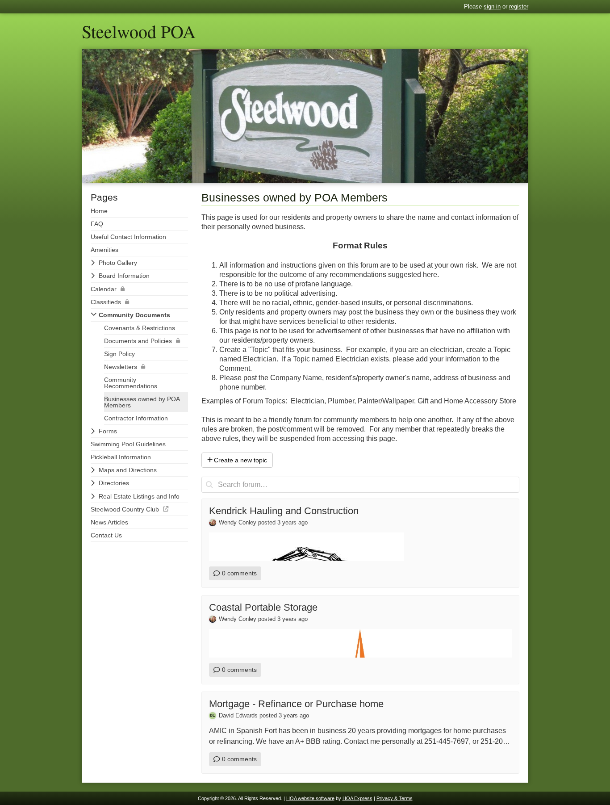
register (518, 6)
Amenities (104, 249)
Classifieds (106, 302)
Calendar (104, 289)
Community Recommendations (130, 383)
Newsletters (120, 366)
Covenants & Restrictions (139, 327)
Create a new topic (240, 460)
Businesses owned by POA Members (142, 402)
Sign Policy (119, 353)
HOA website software (310, 798)
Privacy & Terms (394, 798)
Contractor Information (136, 418)
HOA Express (357, 798)
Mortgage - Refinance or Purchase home (296, 703)
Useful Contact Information (128, 236)
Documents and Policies (138, 340)
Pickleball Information (121, 457)
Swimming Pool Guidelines (128, 444)
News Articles (109, 522)
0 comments (239, 573)
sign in (492, 6)
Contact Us (106, 535)
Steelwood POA (139, 31)
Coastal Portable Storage (263, 607)
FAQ (97, 223)
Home (99, 210)
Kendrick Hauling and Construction (284, 510)
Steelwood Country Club (125, 509)
